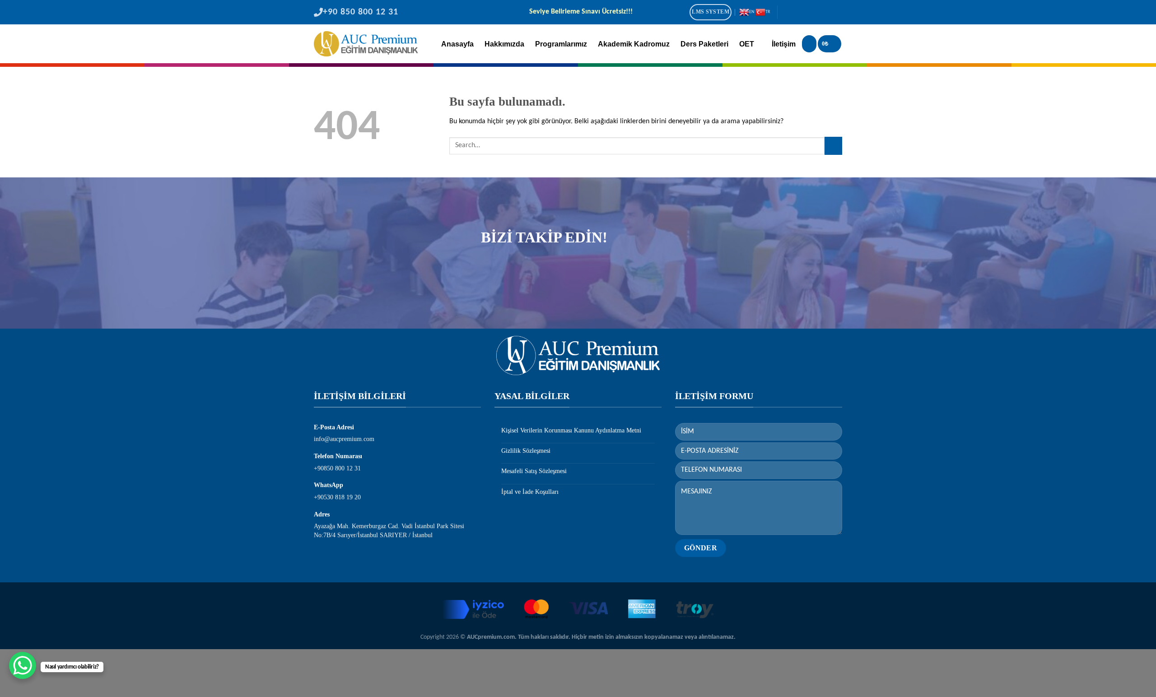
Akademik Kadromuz (634, 44)
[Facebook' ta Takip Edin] (787, 13)
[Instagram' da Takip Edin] (799, 13)
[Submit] (833, 145)
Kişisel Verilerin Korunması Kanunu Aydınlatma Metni (571, 430)
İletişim (784, 44)
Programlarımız (561, 44)
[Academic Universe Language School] (366, 43)
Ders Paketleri (704, 44)
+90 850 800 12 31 (360, 12)
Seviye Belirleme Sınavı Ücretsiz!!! (580, 12)
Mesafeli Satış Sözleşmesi (534, 471)
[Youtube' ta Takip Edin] (835, 13)
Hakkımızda (504, 44)
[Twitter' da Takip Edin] (811, 13)
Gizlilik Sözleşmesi (525, 450)
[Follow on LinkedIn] (823, 13)
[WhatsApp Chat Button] (22, 665)
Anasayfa (457, 44)
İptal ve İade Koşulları (530, 491)
